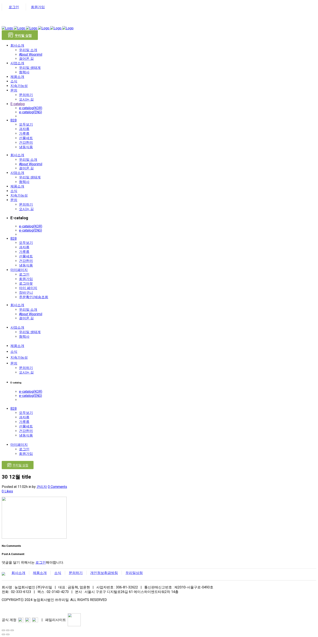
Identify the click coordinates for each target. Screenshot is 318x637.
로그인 (14, 7)
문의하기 (76, 573)
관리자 (42, 487)
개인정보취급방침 (104, 573)
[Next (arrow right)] (8, 634)
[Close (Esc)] (3, 630)
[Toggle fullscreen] (8, 630)
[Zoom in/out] (12, 630)
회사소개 (18, 573)
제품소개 (40, 573)
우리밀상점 (134, 573)
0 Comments (57, 487)
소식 (57, 573)
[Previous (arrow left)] (3, 634)
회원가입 (38, 7)
